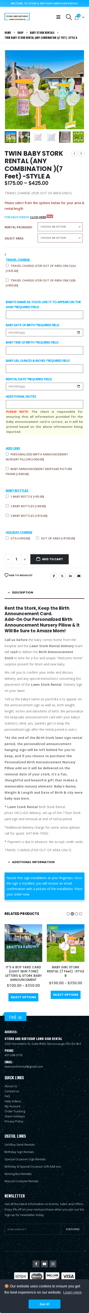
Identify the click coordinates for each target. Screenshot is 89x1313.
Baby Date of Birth (32, 325)
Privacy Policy (14, 1121)
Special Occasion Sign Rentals (25, 1159)
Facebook (54, 576)
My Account (12, 1106)
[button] (69, 17)
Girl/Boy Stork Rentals (20, 1144)
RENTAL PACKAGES (18, 227)
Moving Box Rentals (18, 1174)
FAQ (7, 1096)
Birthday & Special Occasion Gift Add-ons (33, 1166)
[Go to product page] (23, 943)
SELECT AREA (14, 238)
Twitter (62, 576)
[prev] (74, 153)
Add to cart (52, 559)
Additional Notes (21, 396)
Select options (23, 997)
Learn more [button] (72, 1292)
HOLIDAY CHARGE (19, 532)
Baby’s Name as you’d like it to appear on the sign (43, 304)
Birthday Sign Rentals (19, 1152)
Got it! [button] (45, 1304)
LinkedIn (70, 576)
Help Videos (13, 1101)
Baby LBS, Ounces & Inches (38, 360)
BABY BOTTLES (17, 490)
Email (78, 576)
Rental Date (29, 379)
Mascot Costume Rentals (22, 1181)
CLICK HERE (38, 217)
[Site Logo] (17, 17)
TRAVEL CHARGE (18, 259)
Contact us (12, 1091)
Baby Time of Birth (32, 342)
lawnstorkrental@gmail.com (24, 1066)
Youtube (44, 1263)
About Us (11, 1086)
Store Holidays (15, 1116)
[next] (81, 153)
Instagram (53, 1263)
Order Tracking (15, 1111)
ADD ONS (13, 448)
